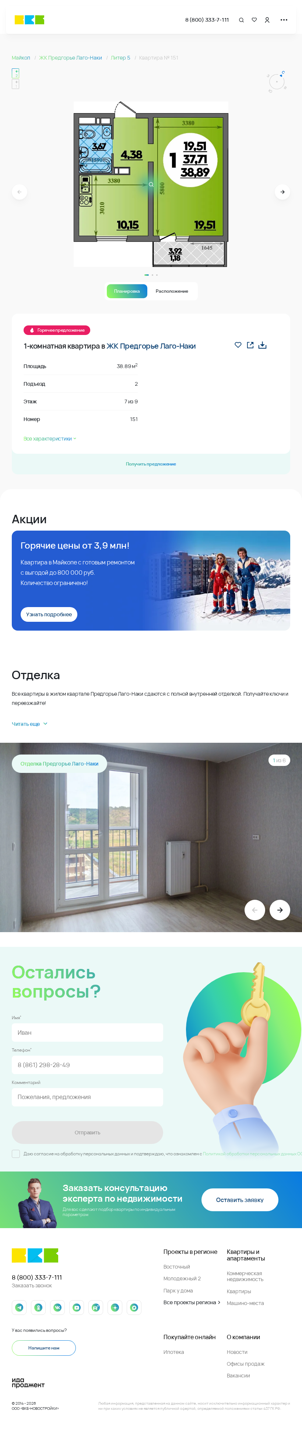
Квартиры (239, 1291)
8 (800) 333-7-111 (207, 19)
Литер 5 (121, 57)
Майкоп (21, 57)
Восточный (177, 1266)
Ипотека (174, 1351)
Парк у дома (178, 1290)
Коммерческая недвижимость (245, 1276)
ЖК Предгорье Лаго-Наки (71, 57)
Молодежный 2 (182, 1278)
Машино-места (245, 1302)
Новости (237, 1351)
